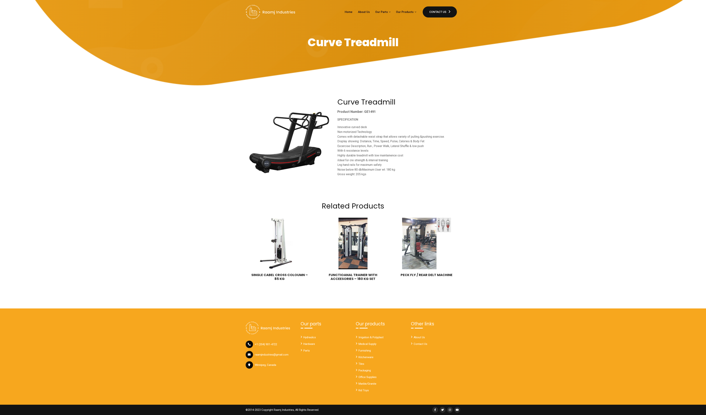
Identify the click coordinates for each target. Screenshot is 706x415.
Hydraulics (309, 337)
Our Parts (381, 12)
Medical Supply (367, 344)
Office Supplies (368, 377)
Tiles (361, 363)
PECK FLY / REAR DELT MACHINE (426, 275)
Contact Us (438, 12)
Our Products (405, 12)
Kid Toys (364, 390)
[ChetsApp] (270, 12)
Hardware (309, 344)
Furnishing (365, 350)
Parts (306, 350)
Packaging (365, 370)
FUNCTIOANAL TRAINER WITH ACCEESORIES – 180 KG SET (353, 277)
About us (419, 337)
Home (348, 12)
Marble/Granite (367, 383)
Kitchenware (366, 357)
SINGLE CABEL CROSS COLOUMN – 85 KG (279, 277)
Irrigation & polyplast (371, 337)
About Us (364, 12)
